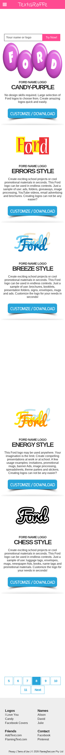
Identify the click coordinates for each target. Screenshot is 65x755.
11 (25, 690)
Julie (41, 722)
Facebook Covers (16, 722)
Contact (43, 731)
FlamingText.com (16, 739)
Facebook (44, 735)
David (41, 718)
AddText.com (13, 735)
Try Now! (51, 37)
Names (43, 710)
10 (55, 681)
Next (38, 690)
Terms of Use (23, 751)
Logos (10, 710)
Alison (42, 714)
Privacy (12, 751)
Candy (9, 718)
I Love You (12, 714)
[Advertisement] (33, 19)
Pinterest (43, 739)
